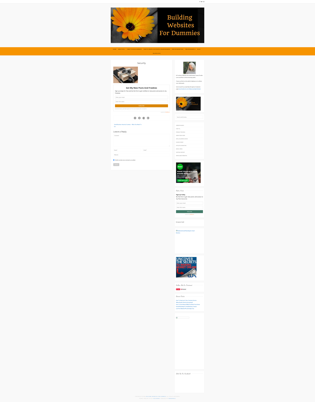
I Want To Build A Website (134, 49)
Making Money (179, 142)
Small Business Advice (182, 138)
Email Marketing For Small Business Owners (186, 306)
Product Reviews (180, 132)
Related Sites (157, 53)
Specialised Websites (181, 155)
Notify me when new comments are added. (125, 160)
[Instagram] (203, 1)
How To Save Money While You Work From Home (188, 304)
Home (114, 49)
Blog (198, 49)
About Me (121, 49)
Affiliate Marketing (181, 145)
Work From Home (180, 135)
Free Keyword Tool (177, 49)
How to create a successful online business (157, 49)
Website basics (180, 125)
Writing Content (180, 152)
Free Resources (190, 49)
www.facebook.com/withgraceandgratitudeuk (190, 89)
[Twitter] (201, 1)
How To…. (178, 128)
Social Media (179, 148)
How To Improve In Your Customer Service (186, 300)
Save (144, 118)
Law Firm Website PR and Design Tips (185, 308)
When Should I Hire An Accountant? (184, 302)
